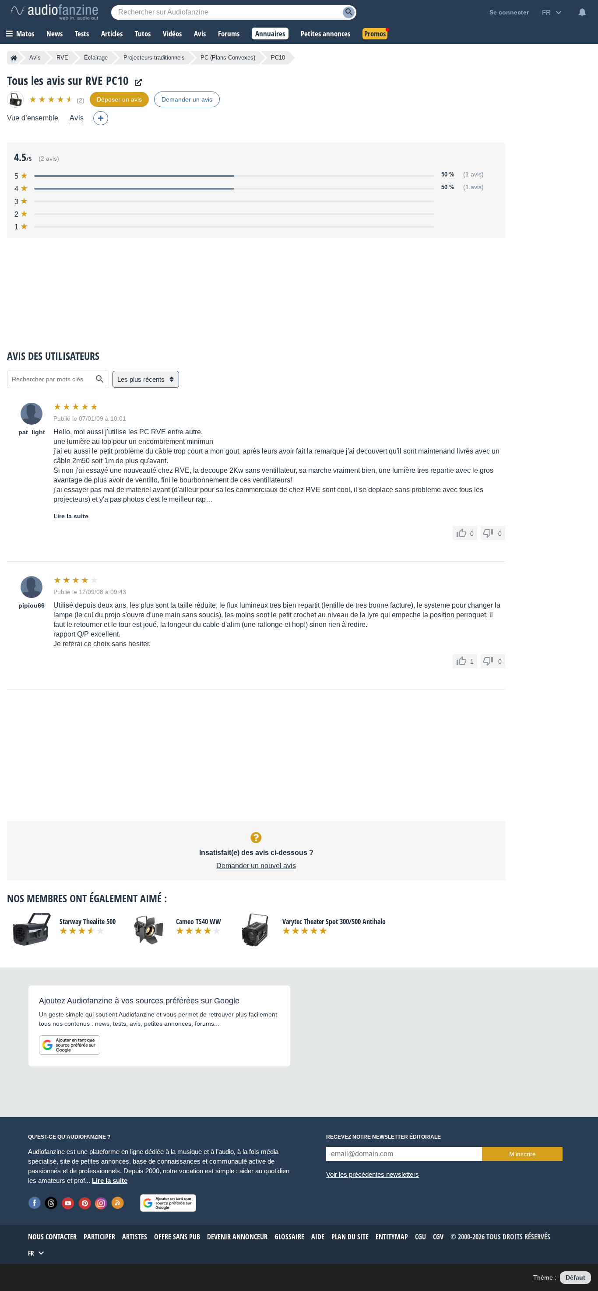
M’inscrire (522, 1153)
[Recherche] (349, 12)
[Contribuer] (100, 118)
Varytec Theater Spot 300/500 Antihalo (334, 921)
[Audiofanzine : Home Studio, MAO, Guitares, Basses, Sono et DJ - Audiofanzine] (54, 12)
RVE (62, 57)
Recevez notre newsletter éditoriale (383, 1137)
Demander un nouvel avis (256, 865)
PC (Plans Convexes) (228, 57)
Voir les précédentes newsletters (372, 1174)
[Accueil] (14, 57)
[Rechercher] (100, 379)
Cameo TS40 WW (198, 921)
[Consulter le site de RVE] (136, 82)
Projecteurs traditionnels (154, 57)
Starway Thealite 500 (88, 921)
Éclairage (96, 57)
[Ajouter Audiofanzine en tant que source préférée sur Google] (69, 1045)
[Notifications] (582, 12)
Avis (35, 57)
